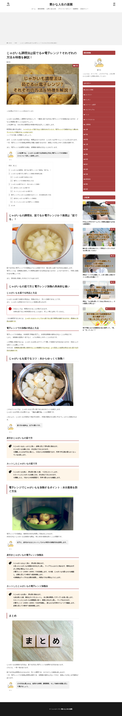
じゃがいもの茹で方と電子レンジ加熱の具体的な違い (26, 173)
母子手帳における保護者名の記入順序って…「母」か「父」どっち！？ (99, 329)
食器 (86, 189)
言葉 (86, 174)
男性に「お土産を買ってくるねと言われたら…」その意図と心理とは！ (99, 302)
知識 (86, 169)
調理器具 (88, 179)
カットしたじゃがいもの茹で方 (21, 191)
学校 (86, 134)
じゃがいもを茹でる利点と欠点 (21, 177)
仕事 (86, 129)
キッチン (88, 99)
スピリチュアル (90, 109)
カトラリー (88, 94)
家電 (86, 139)
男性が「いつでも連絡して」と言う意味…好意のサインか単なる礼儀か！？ (99, 276)
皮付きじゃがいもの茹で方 (20, 188)
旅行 (86, 164)
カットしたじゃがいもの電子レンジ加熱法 (25, 202)
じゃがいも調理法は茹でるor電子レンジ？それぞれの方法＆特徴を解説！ (39, 43)
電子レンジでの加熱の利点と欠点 (22, 180)
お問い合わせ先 (51, 9)
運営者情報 (41, 9)
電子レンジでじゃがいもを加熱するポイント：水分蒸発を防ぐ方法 (30, 195)
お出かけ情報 (89, 89)
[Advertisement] (61, 27)
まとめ (12, 205)
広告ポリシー (84, 9)
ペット (87, 114)
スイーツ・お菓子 (90, 104)
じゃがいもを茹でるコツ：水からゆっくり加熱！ (24, 184)
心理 (86, 144)
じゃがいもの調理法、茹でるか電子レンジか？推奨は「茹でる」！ (30, 170)
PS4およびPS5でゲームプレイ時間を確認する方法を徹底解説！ (99, 223)
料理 (16, 43)
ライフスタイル (90, 119)
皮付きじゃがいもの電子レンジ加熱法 (23, 198)
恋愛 (86, 149)
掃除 (86, 154)
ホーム (34, 9)
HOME (10, 43)
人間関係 (88, 124)
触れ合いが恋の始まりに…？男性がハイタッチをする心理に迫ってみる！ (99, 249)
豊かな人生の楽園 (61, 4)
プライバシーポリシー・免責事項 (68, 9)
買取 (86, 184)
